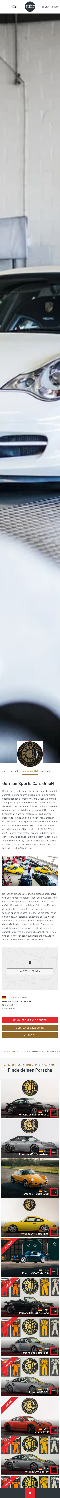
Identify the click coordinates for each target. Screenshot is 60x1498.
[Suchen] (14, 6)
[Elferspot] (30, 6)
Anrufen (30, 1035)
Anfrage (45, 770)
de (46, 6)
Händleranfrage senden (30, 1020)
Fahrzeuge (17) (30, 770)
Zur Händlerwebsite (30, 1027)
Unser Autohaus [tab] (32, 1051)
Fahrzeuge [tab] (11, 1051)
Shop (55, 6)
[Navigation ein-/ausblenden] (5, 7)
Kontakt (13, 770)
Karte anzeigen (30, 971)
